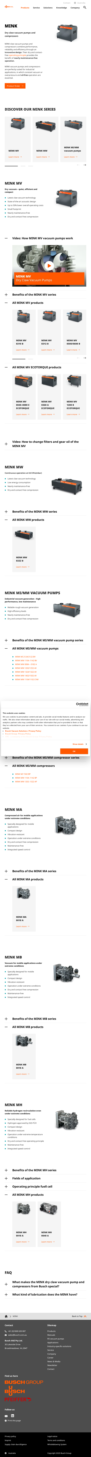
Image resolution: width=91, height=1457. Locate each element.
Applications (52, 1342)
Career (50, 1357)
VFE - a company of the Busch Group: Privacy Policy (28, 737)
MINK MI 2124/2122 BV (25, 656)
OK (74, 751)
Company (51, 1354)
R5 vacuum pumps (55, 1338)
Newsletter (52, 1365)
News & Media (53, 1361)
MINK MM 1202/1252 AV (26, 668)
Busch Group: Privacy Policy (18, 734)
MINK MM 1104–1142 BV (26, 660)
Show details (78, 744)
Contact (66, 3)
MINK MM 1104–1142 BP (26, 778)
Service (50, 1350)
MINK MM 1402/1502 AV (26, 675)
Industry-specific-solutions (59, 1346)
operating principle (17, 55)
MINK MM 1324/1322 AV (26, 672)
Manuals (51, 1335)
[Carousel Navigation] (81, 164)
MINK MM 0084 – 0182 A (26, 664)
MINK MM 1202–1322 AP (26, 781)
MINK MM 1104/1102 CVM (27, 679)
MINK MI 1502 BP (23, 774)
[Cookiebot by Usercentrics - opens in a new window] (78, 704)
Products (51, 1331)
